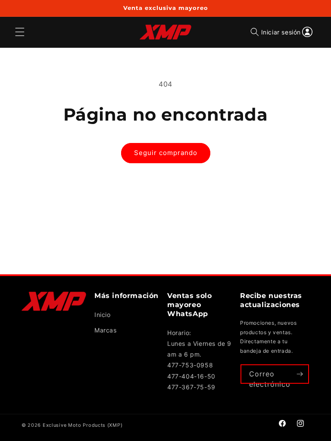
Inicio (102, 314)
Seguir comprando (165, 153)
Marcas (105, 330)
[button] (254, 32)
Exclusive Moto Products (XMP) (82, 425)
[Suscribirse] (299, 374)
